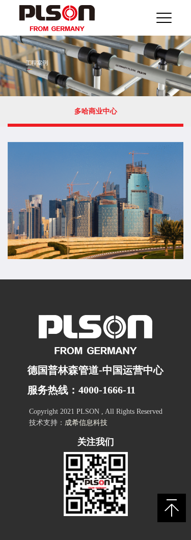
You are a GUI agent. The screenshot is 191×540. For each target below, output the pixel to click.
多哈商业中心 (95, 111)
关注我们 (95, 442)
